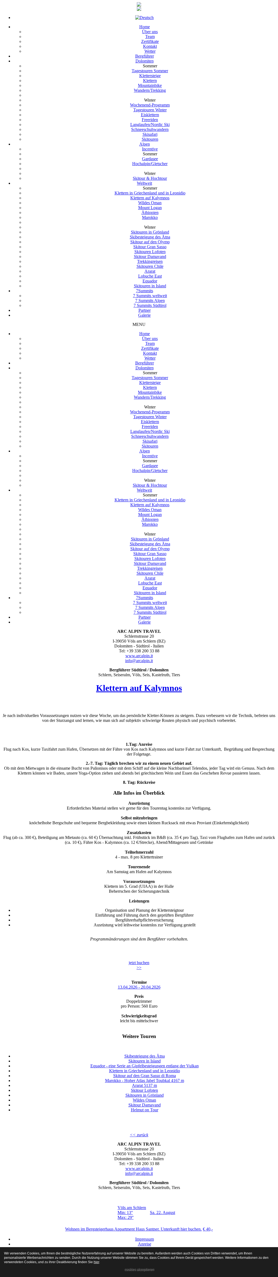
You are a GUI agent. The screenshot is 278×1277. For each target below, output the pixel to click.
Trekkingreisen (150, 568)
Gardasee (150, 465)
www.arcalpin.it (139, 655)
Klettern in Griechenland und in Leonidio (150, 500)
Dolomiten (144, 368)
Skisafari (150, 441)
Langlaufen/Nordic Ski (150, 431)
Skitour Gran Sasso (149, 553)
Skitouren (150, 446)
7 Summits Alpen (150, 607)
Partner (144, 617)
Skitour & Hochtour (150, 485)
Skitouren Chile (150, 573)
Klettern (150, 387)
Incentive (150, 456)
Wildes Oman (150, 509)
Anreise (144, 1244)
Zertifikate (150, 348)
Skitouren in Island (150, 592)
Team (150, 343)
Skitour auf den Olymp (150, 548)
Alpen (144, 451)
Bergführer (144, 363)
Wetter (150, 358)
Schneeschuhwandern (150, 436)
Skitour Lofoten (144, 1090)
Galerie (144, 622)
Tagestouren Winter (150, 416)
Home (144, 333)
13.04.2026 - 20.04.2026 (139, 987)
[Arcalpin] (139, 5)
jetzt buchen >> (139, 965)
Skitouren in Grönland (150, 539)
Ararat (149, 578)
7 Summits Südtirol (150, 612)
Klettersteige (150, 382)
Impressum (144, 1239)
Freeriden (150, 426)
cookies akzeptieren (139, 1269)
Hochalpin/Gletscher (150, 470)
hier (96, 1262)
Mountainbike (150, 392)
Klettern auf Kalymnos (149, 504)
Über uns (150, 338)
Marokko (150, 524)
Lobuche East (150, 583)
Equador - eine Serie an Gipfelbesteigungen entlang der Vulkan (144, 1066)
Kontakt (150, 353)
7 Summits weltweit (150, 602)
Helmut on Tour (144, 1110)
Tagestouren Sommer (150, 377)
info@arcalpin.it (139, 660)
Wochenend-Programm (150, 412)
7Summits (144, 597)
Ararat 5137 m (144, 1085)
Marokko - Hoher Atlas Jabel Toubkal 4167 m (144, 1080)
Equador (150, 588)
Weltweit (144, 490)
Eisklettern (150, 421)
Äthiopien (150, 519)
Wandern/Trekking (150, 397)
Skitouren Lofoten (150, 558)
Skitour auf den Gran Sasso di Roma (144, 1075)
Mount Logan (150, 514)
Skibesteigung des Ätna (150, 544)
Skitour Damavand (150, 563)
